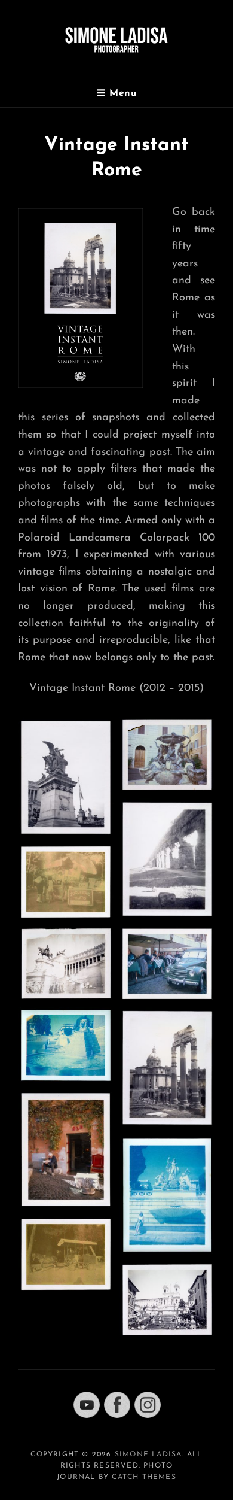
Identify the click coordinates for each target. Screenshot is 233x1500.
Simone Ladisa (148, 1454)
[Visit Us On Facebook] (117, 1404)
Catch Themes (144, 1477)
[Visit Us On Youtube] (86, 1404)
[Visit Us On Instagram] (147, 1404)
